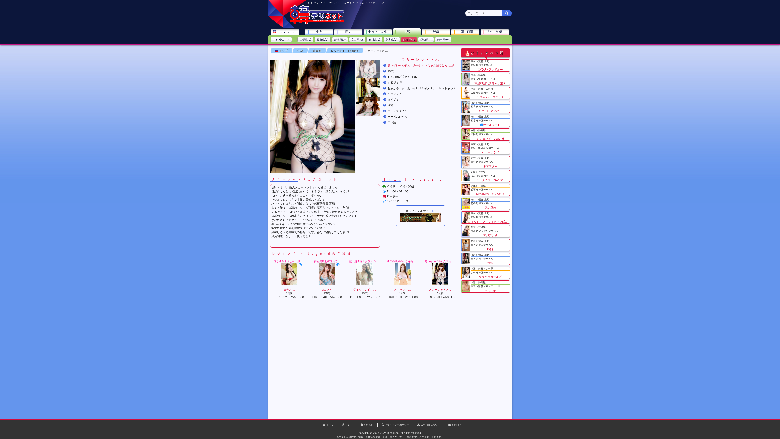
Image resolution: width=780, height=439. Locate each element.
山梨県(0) (305, 39)
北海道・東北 (377, 32)
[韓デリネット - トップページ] (316, 23)
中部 (407, 32)
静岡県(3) (409, 39)
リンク (349, 424)
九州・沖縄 (494, 32)
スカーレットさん (376, 50)
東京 (319, 32)
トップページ (286, 32)
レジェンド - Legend (344, 50)
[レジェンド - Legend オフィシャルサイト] (420, 217)
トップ (283, 50)
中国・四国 (465, 32)
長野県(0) (322, 39)
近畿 (436, 32)
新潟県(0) (340, 39)
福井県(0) (392, 39)
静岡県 (317, 50)
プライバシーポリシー (397, 424)
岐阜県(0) (443, 39)
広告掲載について (430, 424)
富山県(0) (357, 39)
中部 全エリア (281, 39)
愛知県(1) (426, 39)
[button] (368, 69)
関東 (348, 32)
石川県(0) (374, 39)
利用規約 (368, 424)
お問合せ (457, 424)
